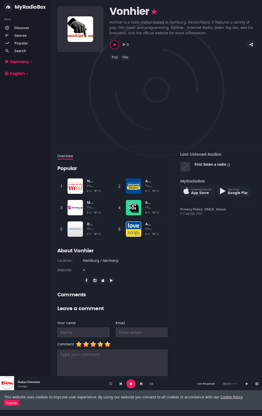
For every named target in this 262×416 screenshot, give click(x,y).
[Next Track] (141, 384)
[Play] (131, 383)
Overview (65, 155)
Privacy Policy (191, 209)
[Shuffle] (110, 384)
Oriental (93, 228)
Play (75, 186)
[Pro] (154, 12)
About (221, 209)
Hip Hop (151, 207)
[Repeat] (151, 384)
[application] (131, 384)
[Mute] (247, 384)
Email (120, 322)
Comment (66, 344)
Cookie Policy (231, 397)
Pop (115, 57)
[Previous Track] (121, 384)
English (14, 73)
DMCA (209, 209)
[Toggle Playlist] (257, 384)
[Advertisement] (156, 100)
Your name (66, 322)
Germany (16, 62)
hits (125, 57)
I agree (11, 403)
